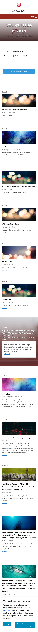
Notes (3, 562)
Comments (5, 465)
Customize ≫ (21, 625)
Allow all (31, 625)
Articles (4, 327)
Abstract (4, 118)
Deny (8, 623)
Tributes (4, 91)
